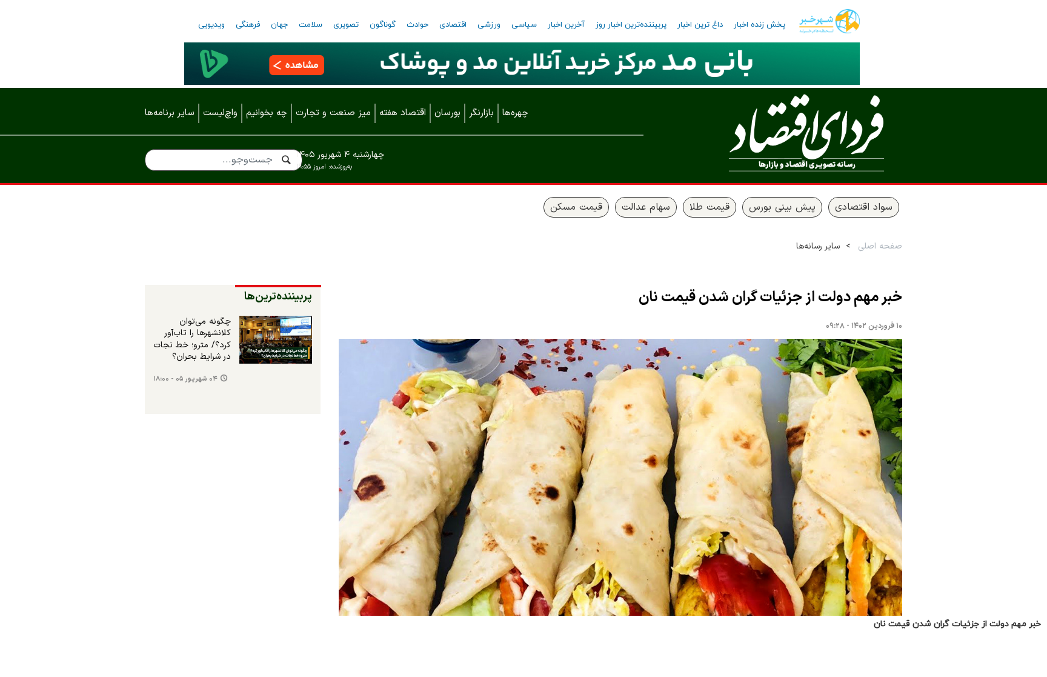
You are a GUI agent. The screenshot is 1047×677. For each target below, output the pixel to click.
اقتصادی (453, 24)
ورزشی (488, 24)
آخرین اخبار (566, 24)
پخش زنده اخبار (759, 24)
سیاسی (524, 24)
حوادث (417, 24)
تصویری (346, 24)
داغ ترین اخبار (700, 24)
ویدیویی (211, 24)
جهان (279, 24)
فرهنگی (248, 24)
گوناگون (383, 24)
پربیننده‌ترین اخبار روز (631, 24)
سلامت (310, 24)
